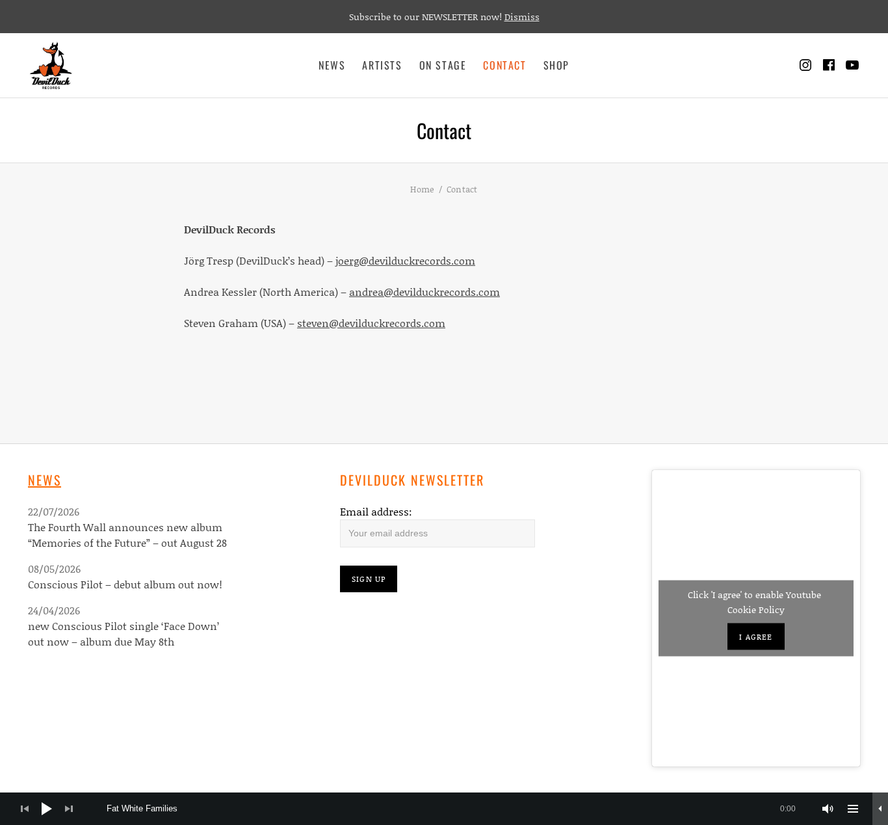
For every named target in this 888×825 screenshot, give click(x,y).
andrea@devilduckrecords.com (424, 291)
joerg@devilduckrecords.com (405, 260)
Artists (382, 65)
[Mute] (828, 808)
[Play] (46, 808)
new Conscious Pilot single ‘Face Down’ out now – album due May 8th (123, 633)
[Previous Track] (24, 808)
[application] (444, 808)
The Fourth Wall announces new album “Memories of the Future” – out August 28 (127, 534)
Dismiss (522, 16)
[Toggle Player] (880, 808)
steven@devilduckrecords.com (371, 322)
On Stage (443, 65)
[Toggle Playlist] (852, 808)
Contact (504, 65)
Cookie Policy (756, 609)
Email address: (376, 511)
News (332, 65)
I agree (755, 636)
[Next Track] (69, 808)
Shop (556, 65)
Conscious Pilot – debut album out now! (125, 584)
